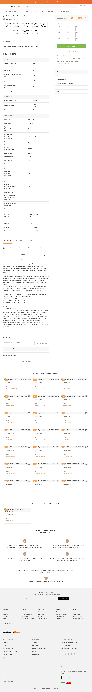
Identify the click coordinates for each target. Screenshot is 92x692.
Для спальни (59, 618)
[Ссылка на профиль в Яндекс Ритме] (75, 654)
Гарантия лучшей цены (39, 648)
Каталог (5, 642)
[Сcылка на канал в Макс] (69, 654)
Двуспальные (25, 616)
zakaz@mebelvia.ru (66, 645)
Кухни (75, 609)
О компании (35, 642)
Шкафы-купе (59, 612)
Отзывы (59, 87)
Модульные (76, 614)
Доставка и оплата (8, 648)
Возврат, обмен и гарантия (11, 651)
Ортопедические (8, 623)
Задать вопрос (26, 361)
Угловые (5, 614)
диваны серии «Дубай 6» (49, 373)
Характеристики (61, 79)
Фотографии (61, 72)
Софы (5, 618)
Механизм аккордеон (9, 621)
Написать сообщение (75, 678)
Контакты (35, 651)
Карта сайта (36, 654)
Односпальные (25, 612)
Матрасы (41, 609)
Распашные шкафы (61, 614)
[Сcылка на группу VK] (62, 654)
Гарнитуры (76, 612)
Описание (60, 75)
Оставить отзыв (42, 343)
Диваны (5, 609)
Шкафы (58, 609)
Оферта (5, 658)
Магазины (35, 645)
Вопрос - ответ (61, 91)
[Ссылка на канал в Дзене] (72, 654)
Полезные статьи (8, 654)
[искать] (75, 6)
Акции (5, 645)
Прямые (5, 612)
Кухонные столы (78, 616)
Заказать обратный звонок (69, 642)
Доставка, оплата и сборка (65, 83)
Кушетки (5, 616)
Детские (40, 616)
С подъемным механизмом (28, 618)
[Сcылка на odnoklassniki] (65, 654)
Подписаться (63, 598)
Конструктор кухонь (79, 618)
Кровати (23, 609)
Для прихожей (60, 616)
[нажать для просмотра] (8, 25)
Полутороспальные (26, 614)
